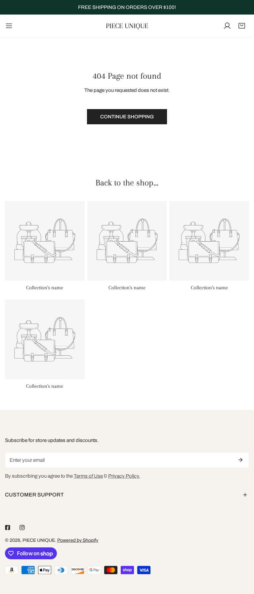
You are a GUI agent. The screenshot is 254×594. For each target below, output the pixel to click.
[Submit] (240, 459)
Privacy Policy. (124, 476)
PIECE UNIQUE (38, 540)
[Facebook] (7, 528)
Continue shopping (127, 116)
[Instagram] (22, 528)
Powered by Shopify (77, 540)
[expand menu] (9, 26)
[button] (241, 26)
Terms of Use (88, 476)
